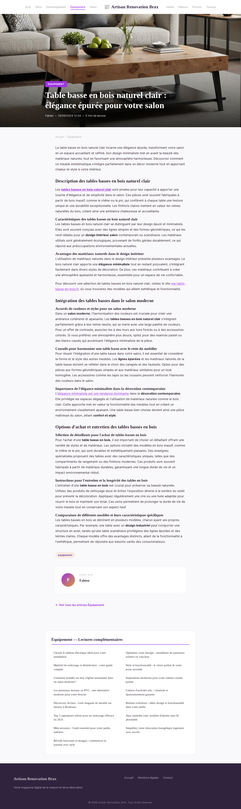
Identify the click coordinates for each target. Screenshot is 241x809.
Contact (168, 777)
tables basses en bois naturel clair (86, 189)
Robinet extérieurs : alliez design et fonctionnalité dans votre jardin (155, 704)
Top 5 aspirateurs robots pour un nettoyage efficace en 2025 (84, 717)
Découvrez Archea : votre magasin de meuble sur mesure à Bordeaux (83, 704)
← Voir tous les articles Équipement (79, 605)
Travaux (211, 6)
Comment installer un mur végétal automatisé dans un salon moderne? (83, 679)
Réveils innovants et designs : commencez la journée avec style (80, 742)
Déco (38, 6)
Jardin (170, 6)
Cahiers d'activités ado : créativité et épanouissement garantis (147, 692)
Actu (28, 6)
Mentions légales (148, 777)
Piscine (196, 6)
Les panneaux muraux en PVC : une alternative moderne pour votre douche (81, 692)
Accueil (59, 136)
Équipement (77, 6)
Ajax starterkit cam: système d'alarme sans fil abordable (152, 717)
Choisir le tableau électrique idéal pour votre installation (80, 654)
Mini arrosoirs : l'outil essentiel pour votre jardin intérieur (82, 730)
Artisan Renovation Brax (131, 6)
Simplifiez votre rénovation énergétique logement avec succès (155, 730)
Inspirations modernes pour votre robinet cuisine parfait (154, 679)
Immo (93, 6)
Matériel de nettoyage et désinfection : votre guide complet (83, 667)
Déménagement (56, 6)
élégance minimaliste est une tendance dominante (93, 393)
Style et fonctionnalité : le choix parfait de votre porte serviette (154, 667)
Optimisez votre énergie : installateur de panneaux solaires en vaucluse (155, 654)
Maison (183, 6)
